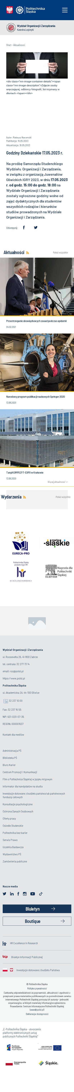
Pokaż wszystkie (60, 252)
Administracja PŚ (12, 750)
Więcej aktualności (56, 481)
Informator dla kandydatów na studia (23, 786)
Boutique (32, 921)
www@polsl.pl (37, 1009)
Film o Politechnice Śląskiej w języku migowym (27, 779)
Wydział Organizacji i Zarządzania (36, 26)
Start (8, 44)
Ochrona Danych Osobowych (18, 811)
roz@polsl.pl (17, 671)
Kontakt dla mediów (13, 734)
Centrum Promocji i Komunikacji (20, 772)
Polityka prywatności (37, 988)
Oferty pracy (9, 818)
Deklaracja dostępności (37, 1014)
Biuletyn (33, 908)
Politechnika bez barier (15, 832)
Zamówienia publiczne (15, 861)
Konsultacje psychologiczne (18, 804)
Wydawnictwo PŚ (12, 854)
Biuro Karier (9, 765)
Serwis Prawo (10, 839)
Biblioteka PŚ (10, 757)
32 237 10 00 (15, 700)
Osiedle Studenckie (13, 825)
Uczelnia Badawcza (13, 847)
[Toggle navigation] (65, 10)
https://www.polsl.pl (14, 678)
